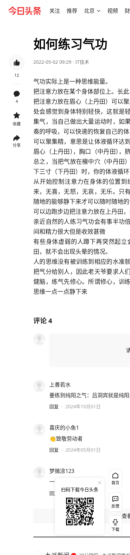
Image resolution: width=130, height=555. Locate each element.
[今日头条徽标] (24, 10)
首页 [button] (115, 483)
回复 (54, 406)
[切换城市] (99, 11)
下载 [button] (114, 524)
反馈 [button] (115, 506)
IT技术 (82, 62)
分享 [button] (17, 145)
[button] (54, 10)
